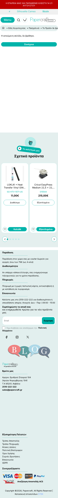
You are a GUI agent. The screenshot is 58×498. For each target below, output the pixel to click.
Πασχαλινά (34, 28)
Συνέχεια (29, 44)
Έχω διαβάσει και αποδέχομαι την (24, 329)
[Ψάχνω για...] (18, 20)
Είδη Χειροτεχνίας (17, 28)
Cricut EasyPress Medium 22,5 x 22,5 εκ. (43, 186)
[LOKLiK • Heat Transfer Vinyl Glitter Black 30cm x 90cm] (14, 174)
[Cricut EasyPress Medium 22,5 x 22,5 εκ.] (43, 174)
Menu (7, 20)
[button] (54, 239)
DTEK (40, 494)
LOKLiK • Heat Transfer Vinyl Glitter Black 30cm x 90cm (15, 186)
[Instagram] (17, 337)
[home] (3, 28)
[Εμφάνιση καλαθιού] (25, 20)
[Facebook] (6, 337)
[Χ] (27, 337)
